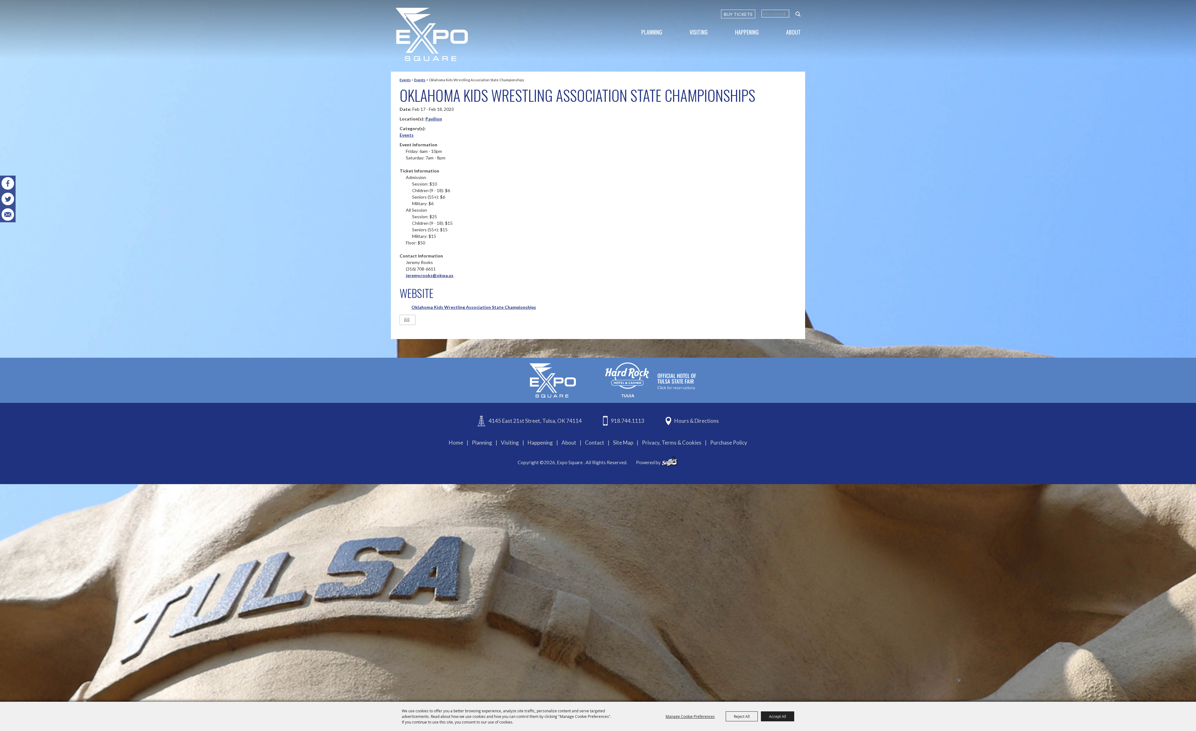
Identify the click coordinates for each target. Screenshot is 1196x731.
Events (405, 80)
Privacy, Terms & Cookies (671, 442)
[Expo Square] (432, 34)
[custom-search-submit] (797, 14)
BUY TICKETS (738, 14)
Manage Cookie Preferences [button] (690, 716)
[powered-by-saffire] (669, 461)
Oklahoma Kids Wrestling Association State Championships (473, 307)
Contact (594, 442)
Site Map (623, 442)
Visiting (699, 32)
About (793, 32)
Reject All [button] (742, 716)
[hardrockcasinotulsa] (650, 380)
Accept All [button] (777, 716)
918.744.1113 (627, 420)
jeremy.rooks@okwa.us (429, 275)
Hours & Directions (696, 420)
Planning (651, 32)
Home (456, 442)
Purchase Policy (728, 442)
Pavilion (433, 118)
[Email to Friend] (407, 320)
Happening (747, 32)
